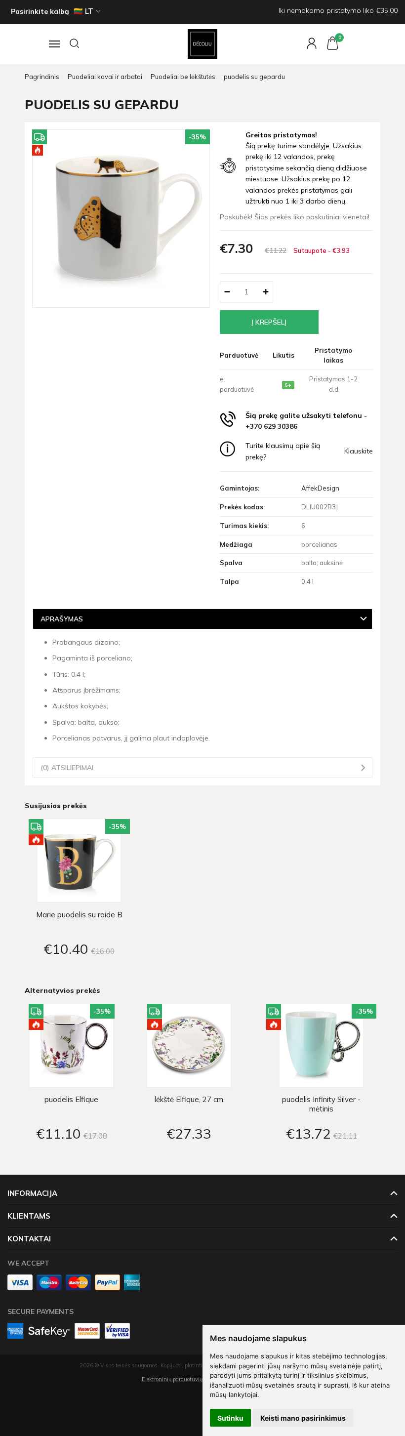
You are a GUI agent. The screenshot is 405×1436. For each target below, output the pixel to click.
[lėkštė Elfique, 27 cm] (189, 1046)
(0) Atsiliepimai (66, 767)
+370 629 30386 (271, 426)
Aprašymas (61, 619)
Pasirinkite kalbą (40, 11)
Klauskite (358, 451)
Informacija (32, 1193)
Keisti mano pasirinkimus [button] (303, 1418)
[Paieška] (75, 44)
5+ (288, 385)
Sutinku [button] (230, 1418)
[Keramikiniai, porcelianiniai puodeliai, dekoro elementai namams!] (202, 44)
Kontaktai (29, 1238)
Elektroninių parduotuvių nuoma (182, 1379)
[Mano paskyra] (306, 44)
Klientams (28, 1216)
